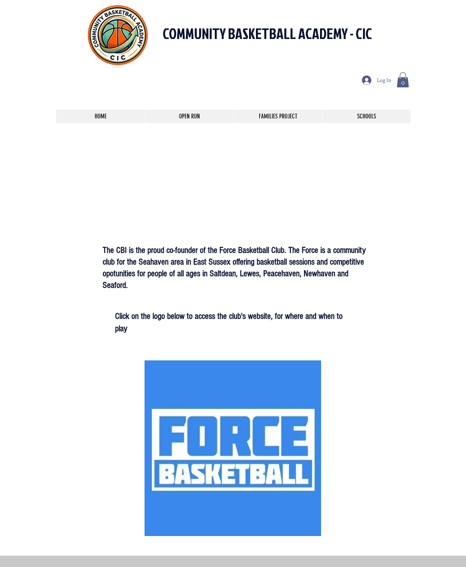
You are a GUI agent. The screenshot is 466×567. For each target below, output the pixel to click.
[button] (402, 79)
